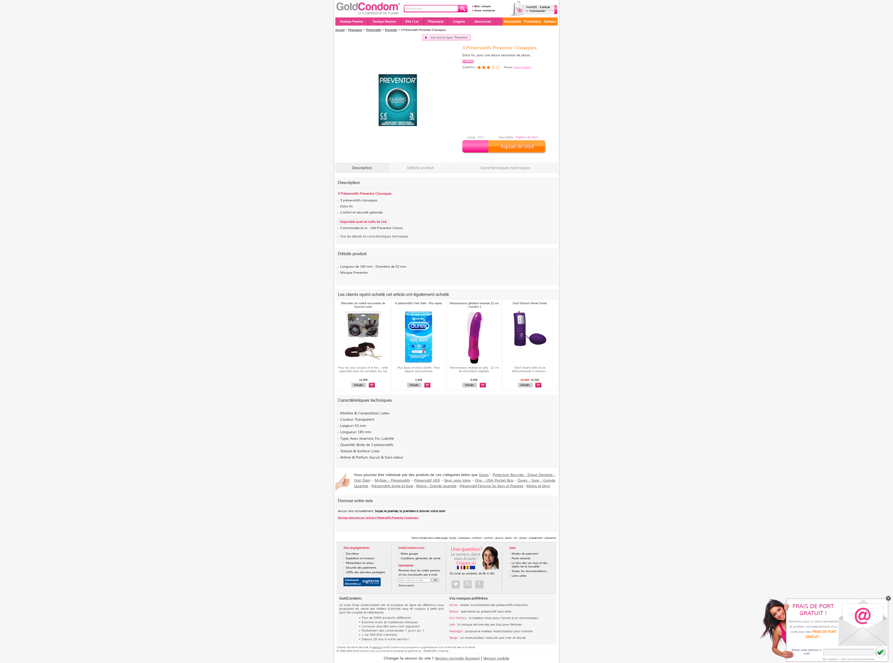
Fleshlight (456, 631)
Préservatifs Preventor (357, 194)
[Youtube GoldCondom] (467, 584)
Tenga (453, 638)
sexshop (377, 647)
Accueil (340, 30)
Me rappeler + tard (834, 659)
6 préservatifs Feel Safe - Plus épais (418, 303)
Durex (484, 475)
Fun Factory (457, 618)
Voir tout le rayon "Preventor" (449, 37)
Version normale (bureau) (457, 658)
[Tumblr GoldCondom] (479, 584)
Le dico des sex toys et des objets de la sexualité (529, 564)
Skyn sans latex (457, 480)
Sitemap (443, 651)
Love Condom (522, 67)
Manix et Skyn (538, 486)
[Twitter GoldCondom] (456, 584)
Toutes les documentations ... (531, 571)
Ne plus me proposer (861, 659)
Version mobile (496, 658)
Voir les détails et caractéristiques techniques (374, 236)
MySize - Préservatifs (392, 480)
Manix (453, 611)
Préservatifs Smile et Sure (392, 486)
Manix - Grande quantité (436, 486)
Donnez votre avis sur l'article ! (378, 517)
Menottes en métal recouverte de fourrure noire (363, 305)
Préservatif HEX (427, 480)
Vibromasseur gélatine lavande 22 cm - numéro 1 (474, 305)
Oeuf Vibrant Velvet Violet (530, 303)
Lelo (452, 624)
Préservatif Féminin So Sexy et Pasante (491, 486)
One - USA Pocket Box (494, 480)
